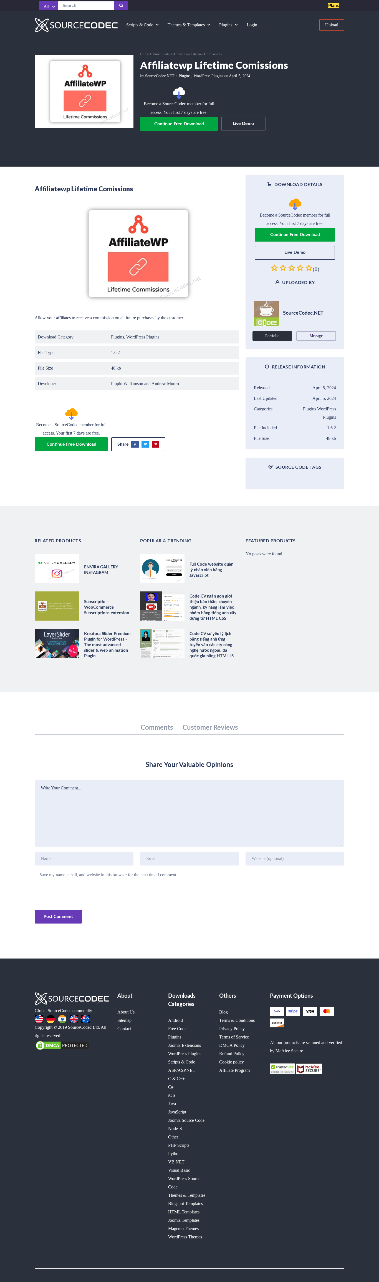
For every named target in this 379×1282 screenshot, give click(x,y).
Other (173, 1137)
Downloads (161, 54)
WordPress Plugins (208, 76)
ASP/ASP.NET (181, 1070)
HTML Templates (183, 1212)
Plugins (184, 76)
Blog (223, 1012)
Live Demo (243, 123)
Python (174, 1153)
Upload (331, 24)
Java (172, 1103)
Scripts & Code (181, 1062)
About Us (126, 1012)
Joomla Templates (183, 1220)
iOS (171, 1095)
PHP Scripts (178, 1145)
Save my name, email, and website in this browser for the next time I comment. (108, 874)
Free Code (177, 1028)
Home (144, 54)
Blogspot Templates (185, 1203)
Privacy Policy (232, 1028)
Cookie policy (231, 1062)
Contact (124, 1028)
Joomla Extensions (184, 1045)
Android (175, 1020)
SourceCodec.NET (160, 76)
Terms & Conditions (237, 1020)
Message (316, 336)
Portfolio (272, 336)
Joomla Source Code (186, 1120)
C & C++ (176, 1078)
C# (170, 1087)
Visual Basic (179, 1170)
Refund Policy (231, 1053)
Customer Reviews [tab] (210, 727)
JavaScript (177, 1112)
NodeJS (175, 1128)
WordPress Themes (185, 1237)
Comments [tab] (157, 727)
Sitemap (124, 1020)
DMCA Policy (232, 1045)
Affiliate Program (234, 1070)
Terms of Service (234, 1037)
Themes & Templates (186, 1195)
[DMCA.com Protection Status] (62, 1045)
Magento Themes (183, 1228)
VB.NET (176, 1162)
